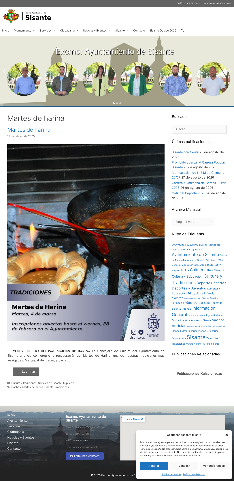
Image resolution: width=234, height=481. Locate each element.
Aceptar (153, 465)
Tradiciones (62, 387)
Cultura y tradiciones (24, 383)
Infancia (186, 308)
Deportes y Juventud (189, 288)
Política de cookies (171, 474)
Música (177, 320)
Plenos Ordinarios (208, 330)
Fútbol (189, 302)
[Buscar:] (199, 129)
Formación (178, 302)
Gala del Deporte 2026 (188, 193)
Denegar (184, 465)
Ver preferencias (214, 465)
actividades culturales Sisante (189, 244)
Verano (189, 344)
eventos (177, 298)
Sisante (120, 30)
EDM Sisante (213, 288)
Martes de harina (28, 129)
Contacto (139, 30)
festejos (214, 298)
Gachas (16, 387)
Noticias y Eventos (95, 30)
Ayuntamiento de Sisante (195, 254)
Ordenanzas (192, 326)
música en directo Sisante (196, 320)
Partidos (203, 326)
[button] (227, 435)
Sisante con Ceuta (185, 152)
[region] (117, 71)
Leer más (29, 371)
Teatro (217, 338)
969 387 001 (192, 3)
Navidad (218, 320)
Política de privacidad (194, 474)
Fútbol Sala (202, 302)
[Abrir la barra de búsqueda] (182, 30)
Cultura (196, 270)
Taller (209, 338)
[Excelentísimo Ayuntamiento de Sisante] (28, 16)
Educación (179, 293)
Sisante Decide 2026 (162, 30)
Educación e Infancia (201, 293)
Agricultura (196, 249)
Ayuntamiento (22, 30)
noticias (179, 325)
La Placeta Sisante (196, 315)
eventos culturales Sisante (196, 298)
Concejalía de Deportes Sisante (188, 264)
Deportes (218, 283)
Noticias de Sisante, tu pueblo (56, 383)
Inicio (5, 30)
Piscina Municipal (216, 326)
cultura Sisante (214, 270)
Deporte (203, 283)
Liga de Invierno (214, 315)
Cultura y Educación (187, 276)
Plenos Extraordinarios (184, 330)
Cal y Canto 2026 (214, 260)
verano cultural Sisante (206, 343)
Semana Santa (179, 338)
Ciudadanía (67, 30)
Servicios (46, 30)
